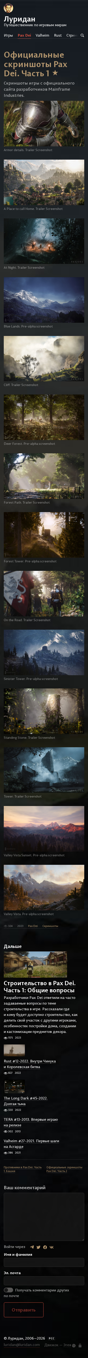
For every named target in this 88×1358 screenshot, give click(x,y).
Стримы (73, 35)
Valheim (42, 35)
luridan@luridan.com (22, 1344)
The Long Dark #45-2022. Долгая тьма (26, 1101)
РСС (51, 1338)
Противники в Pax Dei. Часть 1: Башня (23, 1169)
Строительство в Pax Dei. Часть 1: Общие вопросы (40, 986)
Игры (8, 35)
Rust (58, 35)
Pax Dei (24, 35)
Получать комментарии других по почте (36, 1293)
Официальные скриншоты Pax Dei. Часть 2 (64, 1169)
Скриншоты (50, 926)
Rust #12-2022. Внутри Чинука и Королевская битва (30, 1064)
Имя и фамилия (18, 1254)
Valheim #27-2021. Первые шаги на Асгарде (31, 1143)
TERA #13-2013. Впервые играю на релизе (31, 1122)
